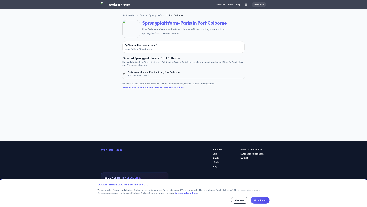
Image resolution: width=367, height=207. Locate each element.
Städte (216, 158)
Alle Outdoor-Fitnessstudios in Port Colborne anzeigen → (154, 87)
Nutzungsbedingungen (252, 154)
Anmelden (259, 4)
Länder (216, 162)
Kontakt (244, 158)
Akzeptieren (260, 200)
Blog (238, 4)
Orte (230, 4)
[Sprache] (246, 4)
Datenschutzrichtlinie (251, 149)
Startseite (220, 4)
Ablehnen (239, 200)
